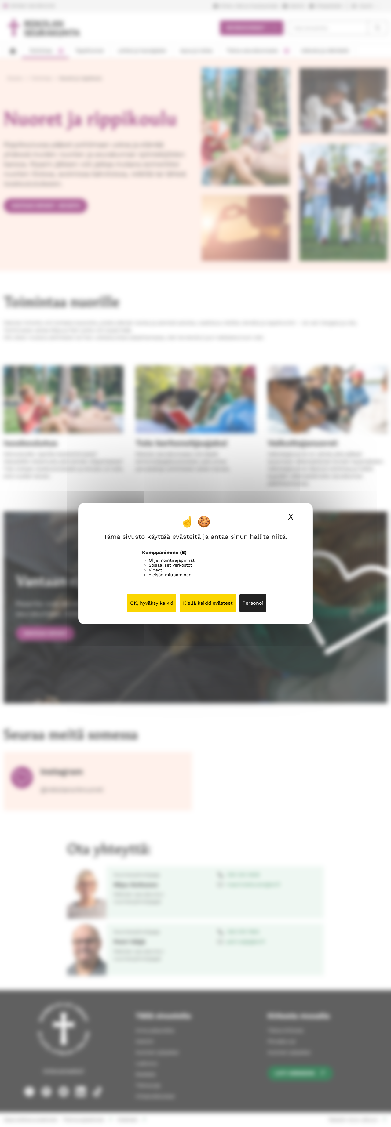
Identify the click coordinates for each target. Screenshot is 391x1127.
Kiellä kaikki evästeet (208, 603)
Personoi (253, 603)
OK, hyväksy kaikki (151, 603)
